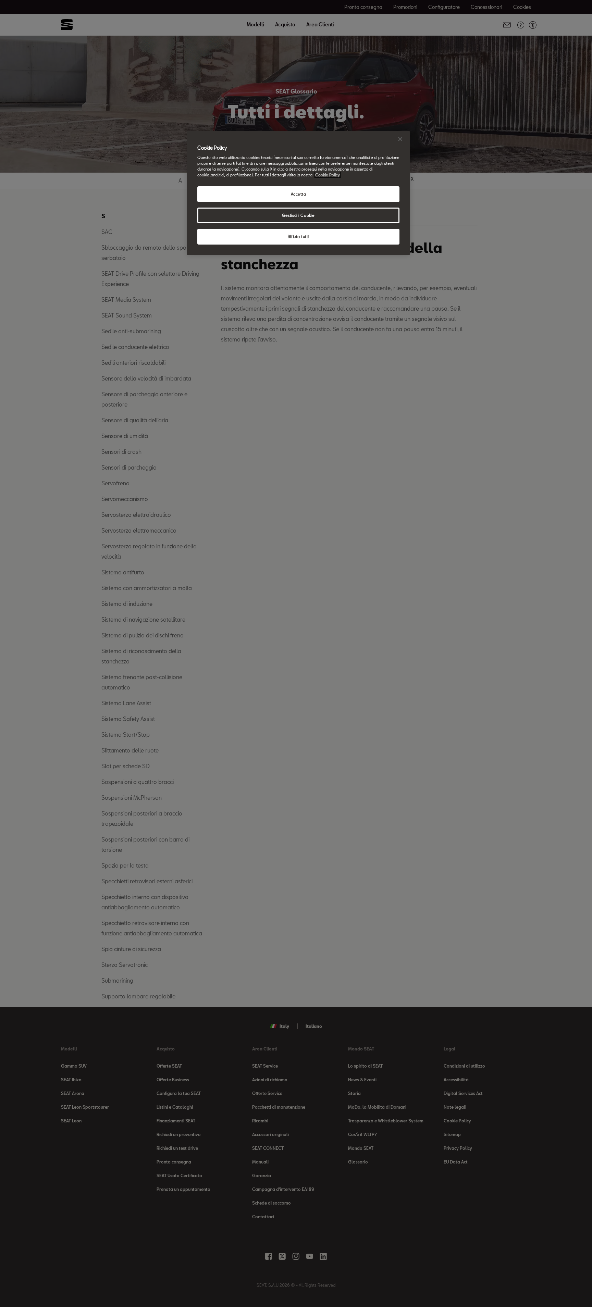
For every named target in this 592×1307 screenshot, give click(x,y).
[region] (298, 193)
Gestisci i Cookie (298, 215)
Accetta (298, 194)
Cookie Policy (327, 175)
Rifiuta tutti (298, 236)
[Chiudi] (400, 139)
